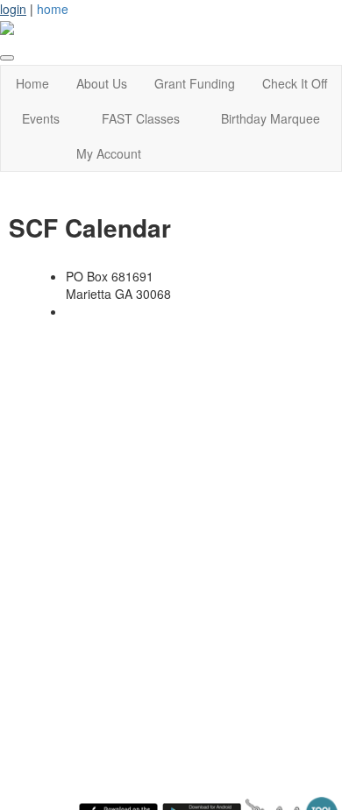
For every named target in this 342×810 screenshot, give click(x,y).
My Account (108, 153)
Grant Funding (194, 83)
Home (32, 83)
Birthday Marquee (270, 118)
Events (41, 118)
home (52, 9)
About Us (101, 83)
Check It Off (294, 83)
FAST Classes (141, 118)
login (13, 9)
